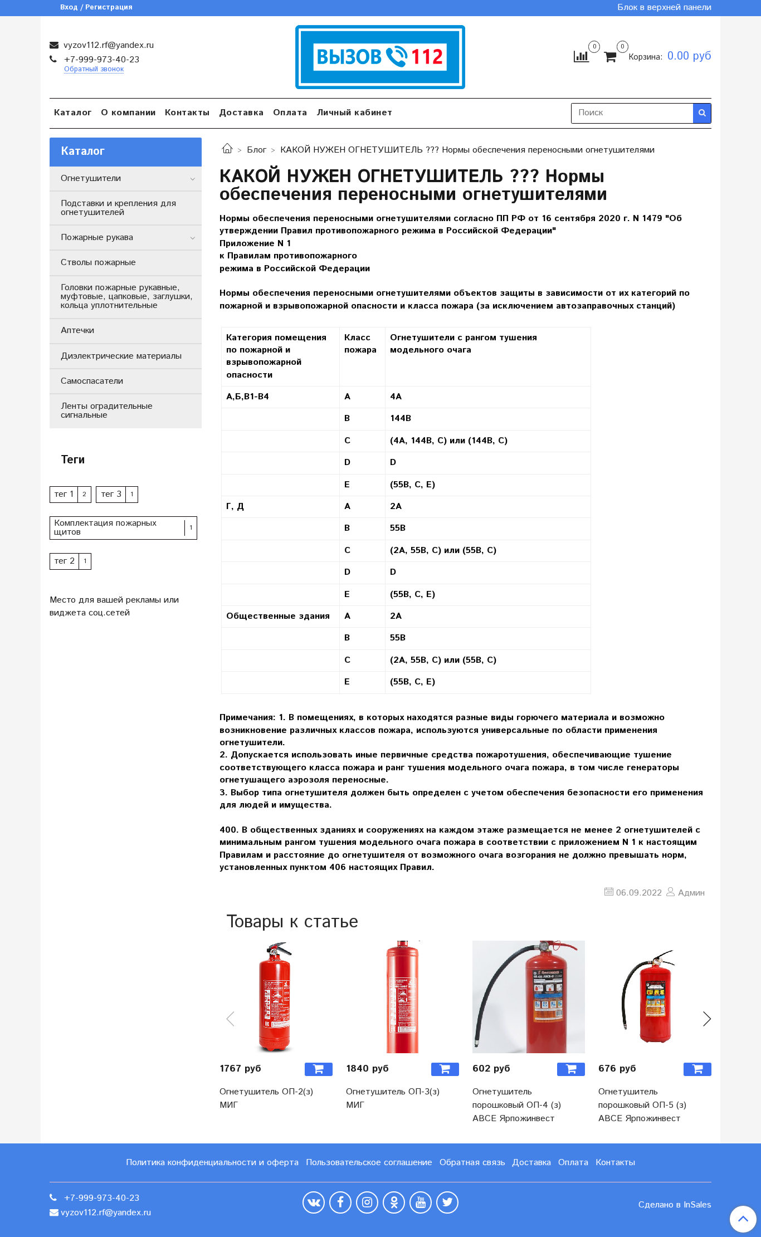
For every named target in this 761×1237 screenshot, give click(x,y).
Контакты (187, 112)
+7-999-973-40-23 (100, 59)
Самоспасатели (92, 381)
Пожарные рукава (97, 237)
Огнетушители (91, 178)
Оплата (290, 112)
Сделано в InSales (674, 1205)
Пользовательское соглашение (369, 1162)
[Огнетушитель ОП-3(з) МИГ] (402, 996)
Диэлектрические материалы (121, 356)
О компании (128, 112)
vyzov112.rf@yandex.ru (107, 45)
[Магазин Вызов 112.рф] (380, 55)
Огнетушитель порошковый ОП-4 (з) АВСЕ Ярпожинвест (516, 1105)
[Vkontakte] (314, 1202)
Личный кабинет (354, 112)
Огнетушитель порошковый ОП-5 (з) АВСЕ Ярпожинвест (642, 1105)
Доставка (241, 112)
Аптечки (77, 330)
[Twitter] (447, 1202)
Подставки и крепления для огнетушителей (118, 208)
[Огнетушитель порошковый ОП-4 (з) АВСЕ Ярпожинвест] (529, 996)
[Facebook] (340, 1202)
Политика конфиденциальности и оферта (212, 1162)
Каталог (73, 112)
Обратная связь (472, 1162)
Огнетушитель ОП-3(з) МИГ (393, 1099)
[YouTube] (420, 1202)
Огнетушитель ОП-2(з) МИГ (266, 1099)
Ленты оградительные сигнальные (107, 411)
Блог (256, 150)
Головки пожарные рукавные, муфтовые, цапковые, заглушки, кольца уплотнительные (127, 296)
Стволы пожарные (98, 262)
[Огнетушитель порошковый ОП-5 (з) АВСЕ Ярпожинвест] (654, 996)
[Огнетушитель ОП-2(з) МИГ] (276, 996)
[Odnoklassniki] (394, 1202)
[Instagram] (367, 1202)
